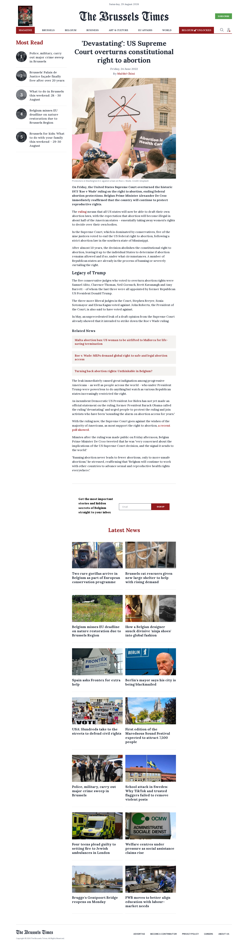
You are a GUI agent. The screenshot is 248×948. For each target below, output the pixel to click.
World (167, 30)
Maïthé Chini (126, 73)
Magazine (25, 30)
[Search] (221, 30)
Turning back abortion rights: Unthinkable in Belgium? (113, 371)
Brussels (48, 30)
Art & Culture (118, 30)
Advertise (139, 933)
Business (92, 30)
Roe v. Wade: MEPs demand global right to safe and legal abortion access (121, 357)
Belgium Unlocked (196, 30)
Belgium (70, 30)
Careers (208, 933)
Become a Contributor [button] (163, 933)
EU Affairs (145, 30)
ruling (82, 212)
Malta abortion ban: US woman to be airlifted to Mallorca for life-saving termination (121, 342)
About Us (223, 933)
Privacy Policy (190, 933)
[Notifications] (228, 30)
